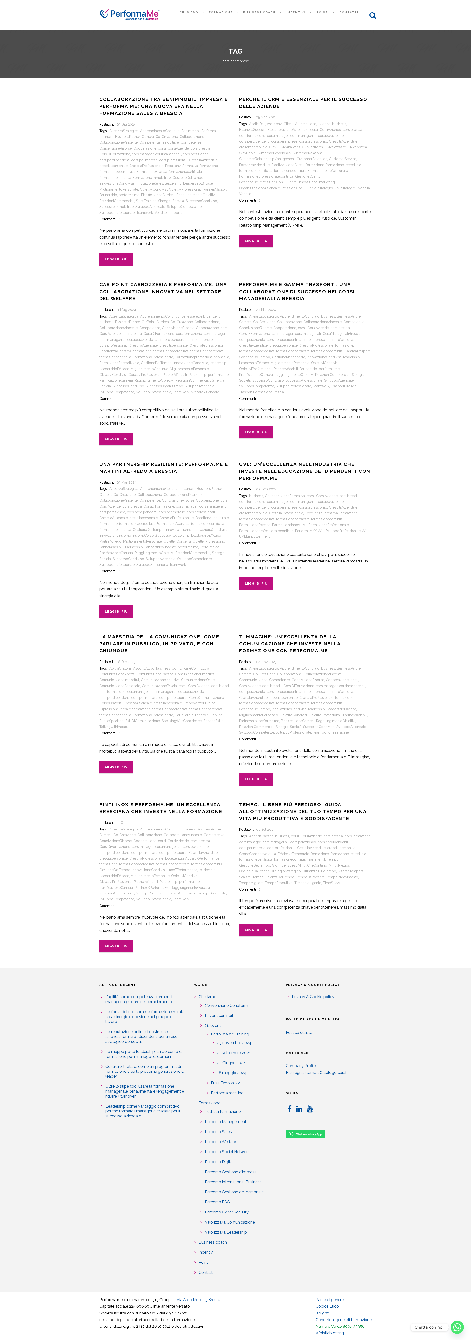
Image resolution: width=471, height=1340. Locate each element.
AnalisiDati (257, 124)
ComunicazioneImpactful (119, 680)
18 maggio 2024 (232, 1073)
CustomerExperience (274, 153)
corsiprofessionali (173, 160)
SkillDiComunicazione (142, 721)
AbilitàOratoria (120, 668)
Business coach (259, 12)
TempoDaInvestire (310, 877)
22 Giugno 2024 (231, 1062)
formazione (209, 166)
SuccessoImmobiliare (116, 207)
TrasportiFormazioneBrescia (261, 392)
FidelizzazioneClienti (287, 165)
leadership (173, 183)
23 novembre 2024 (234, 1042)
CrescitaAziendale (203, 160)
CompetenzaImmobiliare (159, 142)
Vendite (245, 194)
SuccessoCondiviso (201, 201)
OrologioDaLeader (254, 871)
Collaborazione (192, 137)
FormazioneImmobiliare (152, 177)
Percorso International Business (233, 1182)
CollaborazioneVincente (118, 142)
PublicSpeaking (111, 721)
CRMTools (247, 153)
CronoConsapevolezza (257, 854)
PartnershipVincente (160, 547)
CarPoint (148, 322)
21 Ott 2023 (125, 823)
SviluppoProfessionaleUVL (346, 531)
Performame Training (230, 1034)
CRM (273, 147)
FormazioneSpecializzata (119, 363)
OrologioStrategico (285, 871)
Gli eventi (213, 1025)
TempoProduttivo (279, 883)
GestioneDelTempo (187, 177)
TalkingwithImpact (113, 727)
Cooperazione (144, 148)
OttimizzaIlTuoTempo (319, 871)
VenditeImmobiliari (169, 213)
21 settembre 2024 (234, 1052)
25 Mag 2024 (266, 117)
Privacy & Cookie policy (313, 997)
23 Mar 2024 (266, 310)
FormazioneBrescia (151, 172)
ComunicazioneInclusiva (160, 680)
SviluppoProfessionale (117, 213)
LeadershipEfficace (198, 183)
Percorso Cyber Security (227, 1212)
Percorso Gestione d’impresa (231, 1172)
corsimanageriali (168, 154)
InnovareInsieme (178, 530)
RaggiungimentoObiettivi (195, 195)
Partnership (108, 195)
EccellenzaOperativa (115, 351)
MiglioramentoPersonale (118, 189)
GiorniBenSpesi (284, 865)
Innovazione (307, 182)
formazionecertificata (185, 172)
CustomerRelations (307, 153)
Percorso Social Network (227, 1151)
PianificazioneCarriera (158, 195)
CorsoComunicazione (206, 698)
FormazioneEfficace (254, 525)
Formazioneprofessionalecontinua (266, 176)
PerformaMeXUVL (309, 531)
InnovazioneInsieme (115, 535)
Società (178, 201)
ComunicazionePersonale (119, 686)
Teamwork (144, 213)
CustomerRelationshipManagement (267, 159)
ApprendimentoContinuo (160, 131)
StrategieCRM (329, 188)
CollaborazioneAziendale (288, 130)
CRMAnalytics (289, 147)
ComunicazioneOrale (198, 680)
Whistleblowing (330, 1333)
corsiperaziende (196, 154)
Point (322, 12)
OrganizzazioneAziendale (259, 188)
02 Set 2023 (265, 829)
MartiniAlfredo (110, 541)
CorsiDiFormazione (114, 154)
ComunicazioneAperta (117, 674)
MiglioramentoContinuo (149, 369)
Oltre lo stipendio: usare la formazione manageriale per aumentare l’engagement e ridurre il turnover (144, 1091)
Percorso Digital (219, 1162)
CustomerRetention (312, 159)
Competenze (191, 142)
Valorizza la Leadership (226, 1232)
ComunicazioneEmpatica (195, 674)
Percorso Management (225, 1121)
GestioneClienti (307, 176)
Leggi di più (116, 259)
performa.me (129, 195)
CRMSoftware (335, 147)
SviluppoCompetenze (184, 207)
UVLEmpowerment (254, 536)
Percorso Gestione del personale (234, 1192)
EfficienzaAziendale (254, 165)
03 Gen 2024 (266, 489)
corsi (162, 148)
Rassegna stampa (302, 1072)
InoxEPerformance (182, 870)
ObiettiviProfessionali (185, 189)
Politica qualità (299, 1032)
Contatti (349, 12)
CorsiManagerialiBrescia (341, 334)
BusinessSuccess (252, 130)
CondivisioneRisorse (115, 148)
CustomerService (342, 159)
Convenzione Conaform (226, 1005)
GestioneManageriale (288, 357)
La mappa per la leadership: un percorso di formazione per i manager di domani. (143, 1054)
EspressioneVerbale (115, 709)
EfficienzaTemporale (293, 854)
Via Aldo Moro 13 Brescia (199, 1299)
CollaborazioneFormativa (285, 496)
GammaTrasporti (357, 351)
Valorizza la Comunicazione (230, 1222)
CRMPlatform (312, 147)
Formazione (221, 12)
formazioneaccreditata (117, 172)
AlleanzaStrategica (123, 131)
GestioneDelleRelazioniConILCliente (268, 182)
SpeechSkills (213, 721)
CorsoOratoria (110, 703)
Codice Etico (327, 1306)
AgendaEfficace (261, 836)
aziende (324, 124)
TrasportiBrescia (343, 386)
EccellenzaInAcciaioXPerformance (192, 858)
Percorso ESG (217, 1202)
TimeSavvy (331, 883)
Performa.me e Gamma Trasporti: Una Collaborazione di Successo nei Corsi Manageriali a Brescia (297, 291)
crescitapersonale (113, 166)
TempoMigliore (251, 883)
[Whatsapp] (457, 1327)
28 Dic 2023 (126, 662)
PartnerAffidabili (215, 189)
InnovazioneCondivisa (116, 183)
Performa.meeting (227, 1093)
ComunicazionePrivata (159, 686)
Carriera (148, 137)
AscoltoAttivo (143, 668)
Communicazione (253, 680)
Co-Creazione (167, 137)
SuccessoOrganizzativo (164, 386)
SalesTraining (146, 201)
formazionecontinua (115, 177)
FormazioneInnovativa (289, 525)
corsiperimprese (144, 160)
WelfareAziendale (205, 392)
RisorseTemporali (351, 871)
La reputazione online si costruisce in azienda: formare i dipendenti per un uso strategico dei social (141, 1036)
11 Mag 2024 (126, 310)
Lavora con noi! (219, 1015)
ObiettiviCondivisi (153, 189)
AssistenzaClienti (280, 124)
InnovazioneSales (149, 183)
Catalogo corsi (333, 1072)
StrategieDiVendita (355, 188)
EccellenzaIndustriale (212, 518)
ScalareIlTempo (251, 877)
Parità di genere (330, 1299)
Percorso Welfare (220, 1141)
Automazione (305, 124)
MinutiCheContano (312, 865)
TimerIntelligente (307, 883)
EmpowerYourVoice (199, 703)
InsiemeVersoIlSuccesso (151, 535)
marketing (327, 182)
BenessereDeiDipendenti (200, 316)
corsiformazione (252, 136)
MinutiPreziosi (340, 865)
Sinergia (164, 201)
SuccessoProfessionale (304, 380)
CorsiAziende (178, 148)
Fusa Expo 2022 (225, 1083)
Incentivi (296, 12)
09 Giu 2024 (126, 124)
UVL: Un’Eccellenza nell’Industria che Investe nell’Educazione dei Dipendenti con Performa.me (304, 471)
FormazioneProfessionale (327, 171)
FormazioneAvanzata (172, 524)
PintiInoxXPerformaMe (152, 888)
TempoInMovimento (342, 877)
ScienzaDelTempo (279, 877)
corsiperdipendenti (114, 160)
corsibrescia (200, 148)
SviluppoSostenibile (152, 565)
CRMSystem (357, 147)
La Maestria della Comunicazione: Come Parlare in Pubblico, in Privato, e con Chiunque (159, 643)
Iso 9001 (323, 1313)
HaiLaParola (184, 715)
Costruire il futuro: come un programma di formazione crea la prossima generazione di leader (144, 1071)
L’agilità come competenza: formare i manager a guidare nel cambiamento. (139, 999)
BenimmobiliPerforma (198, 131)
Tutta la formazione (223, 1111)
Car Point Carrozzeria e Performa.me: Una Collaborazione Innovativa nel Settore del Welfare (163, 291)
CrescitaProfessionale (146, 166)
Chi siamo (189, 12)
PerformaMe (209, 547)
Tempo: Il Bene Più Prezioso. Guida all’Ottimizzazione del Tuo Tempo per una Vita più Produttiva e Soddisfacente (302, 811)
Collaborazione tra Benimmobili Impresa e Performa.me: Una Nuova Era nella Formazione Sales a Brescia (163, 106)
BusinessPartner (127, 137)
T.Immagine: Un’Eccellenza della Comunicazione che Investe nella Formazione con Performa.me (289, 643)
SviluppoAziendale (150, 207)
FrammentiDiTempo (323, 859)
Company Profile (301, 1065)
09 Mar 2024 (126, 482)
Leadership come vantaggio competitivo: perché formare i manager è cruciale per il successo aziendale (142, 1111)
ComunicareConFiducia (190, 668)
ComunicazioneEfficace (154, 674)
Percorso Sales (218, 1131)
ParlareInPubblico (209, 715)
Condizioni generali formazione (344, 1319)
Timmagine (340, 732)
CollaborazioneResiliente (183, 495)
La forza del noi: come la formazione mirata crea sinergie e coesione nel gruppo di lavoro (144, 1016)
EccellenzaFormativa (181, 166)
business (106, 137)
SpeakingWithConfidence (182, 721)
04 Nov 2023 (266, 662)
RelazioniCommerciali (116, 201)
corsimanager (142, 154)
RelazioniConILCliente (299, 188)
